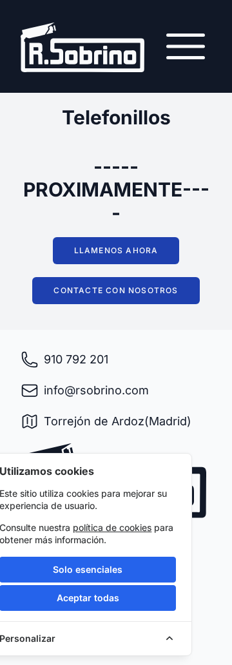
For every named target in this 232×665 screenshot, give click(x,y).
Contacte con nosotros (115, 290)
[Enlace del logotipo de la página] (82, 47)
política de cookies (112, 527)
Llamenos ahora (116, 250)
